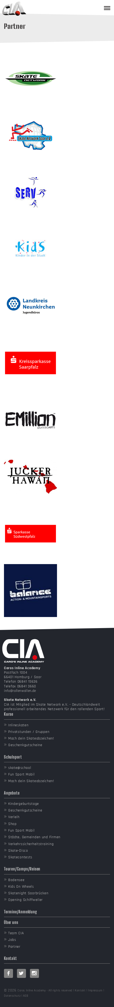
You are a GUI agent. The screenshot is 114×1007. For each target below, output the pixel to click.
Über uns (11, 922)
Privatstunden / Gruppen (29, 731)
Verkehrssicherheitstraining (31, 844)
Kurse (8, 713)
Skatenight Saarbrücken (28, 893)
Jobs (12, 939)
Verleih (14, 817)
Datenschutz (12, 996)
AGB (25, 996)
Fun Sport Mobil (21, 774)
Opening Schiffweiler (25, 899)
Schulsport (13, 756)
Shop (12, 824)
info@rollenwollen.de (20, 691)
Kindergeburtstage (23, 803)
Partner (14, 946)
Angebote (11, 792)
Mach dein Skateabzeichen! (31, 738)
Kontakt (10, 958)
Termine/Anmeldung (20, 911)
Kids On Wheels (21, 886)
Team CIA (16, 933)
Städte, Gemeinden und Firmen (34, 837)
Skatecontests (20, 857)
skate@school (19, 767)
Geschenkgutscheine (25, 745)
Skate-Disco (18, 850)
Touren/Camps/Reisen (22, 868)
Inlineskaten (18, 725)
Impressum (95, 990)
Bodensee (16, 880)
